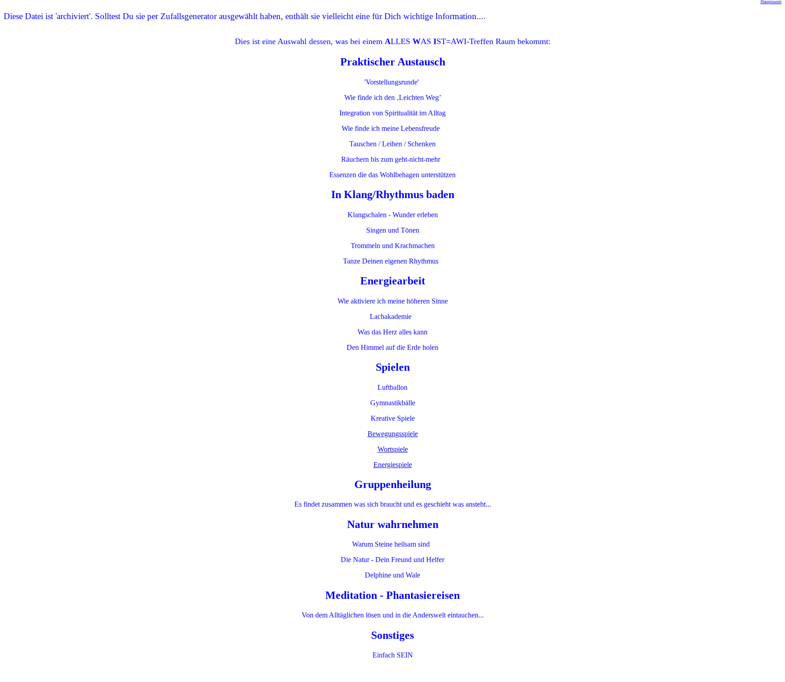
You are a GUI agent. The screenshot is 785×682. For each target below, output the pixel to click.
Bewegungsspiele (393, 434)
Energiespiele (392, 464)
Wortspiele (393, 449)
